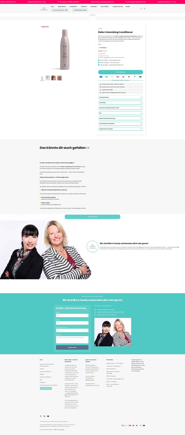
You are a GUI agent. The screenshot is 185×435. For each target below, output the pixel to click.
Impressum (42, 382)
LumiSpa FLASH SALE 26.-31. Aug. (20, 2)
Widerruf (42, 374)
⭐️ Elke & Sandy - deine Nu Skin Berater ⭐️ (86, 2)
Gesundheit (93, 6)
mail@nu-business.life (72, 393)
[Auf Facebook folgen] (41, 416)
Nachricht (58, 335)
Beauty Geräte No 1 (111, 369)
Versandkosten (106, 57)
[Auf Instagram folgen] (44, 416)
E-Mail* (58, 320)
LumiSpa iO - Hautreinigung (113, 366)
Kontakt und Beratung (45, 371)
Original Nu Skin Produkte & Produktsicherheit (47, 365)
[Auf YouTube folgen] (48, 416)
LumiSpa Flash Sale (118, 6)
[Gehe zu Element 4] (59, 78)
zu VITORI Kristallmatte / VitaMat (80, 10)
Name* (58, 312)
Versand (42, 369)
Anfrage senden (72, 347)
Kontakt (128, 6)
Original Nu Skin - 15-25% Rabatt (114, 363)
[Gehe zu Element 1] (42, 78)
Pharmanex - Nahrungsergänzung (115, 379)
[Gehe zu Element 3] (53, 78)
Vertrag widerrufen (46, 388)
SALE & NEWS (104, 6)
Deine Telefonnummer (61, 327)
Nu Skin (100, 28)
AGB (41, 379)
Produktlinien (73, 6)
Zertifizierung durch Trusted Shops (48, 385)
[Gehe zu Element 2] (48, 78)
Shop (52, 6)
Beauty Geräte (61, 6)
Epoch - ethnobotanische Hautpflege (112, 385)
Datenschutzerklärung (45, 377)
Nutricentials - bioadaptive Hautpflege (113, 372)
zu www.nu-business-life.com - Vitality (60, 10)
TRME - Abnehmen (111, 376)
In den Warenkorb (92, 216)
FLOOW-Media (61, 429)
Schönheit (83, 6)
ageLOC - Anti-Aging (111, 381)
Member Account (90, 380)
